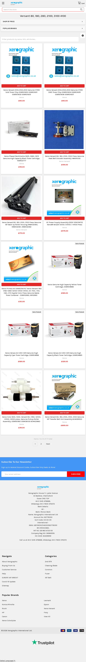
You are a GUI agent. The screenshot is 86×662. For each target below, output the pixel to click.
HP (3, 612)
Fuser (47, 574)
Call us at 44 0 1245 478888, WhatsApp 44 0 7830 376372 (43, 540)
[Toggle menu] (3, 3)
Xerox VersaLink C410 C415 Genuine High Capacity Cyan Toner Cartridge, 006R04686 (21, 354)
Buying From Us (8, 565)
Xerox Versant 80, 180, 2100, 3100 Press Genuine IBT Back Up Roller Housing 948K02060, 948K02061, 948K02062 (21, 224)
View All (47, 616)
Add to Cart (21, 86)
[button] (82, 35)
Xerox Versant (49, 608)
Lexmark (47, 600)
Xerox (4, 600)
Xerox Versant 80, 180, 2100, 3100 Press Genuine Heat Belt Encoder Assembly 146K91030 (64, 157)
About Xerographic (9, 561)
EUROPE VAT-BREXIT (10, 578)
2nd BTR (48, 561)
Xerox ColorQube (9, 620)
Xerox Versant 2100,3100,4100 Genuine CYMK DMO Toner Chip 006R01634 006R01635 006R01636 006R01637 (64, 92)
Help (4, 574)
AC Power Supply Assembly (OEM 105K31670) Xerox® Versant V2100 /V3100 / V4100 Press (64, 223)
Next (48, 444)
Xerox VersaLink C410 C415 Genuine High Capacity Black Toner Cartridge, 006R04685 (64, 354)
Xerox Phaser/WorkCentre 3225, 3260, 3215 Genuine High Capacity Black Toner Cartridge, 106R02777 (21, 158)
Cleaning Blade (51, 565)
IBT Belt (48, 578)
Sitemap (5, 586)
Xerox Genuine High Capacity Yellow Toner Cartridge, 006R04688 (65, 285)
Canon (4, 616)
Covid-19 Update (8, 582)
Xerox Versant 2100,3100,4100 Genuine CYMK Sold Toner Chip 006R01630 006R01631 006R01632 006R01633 (21, 92)
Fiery (46, 612)
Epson (46, 604)
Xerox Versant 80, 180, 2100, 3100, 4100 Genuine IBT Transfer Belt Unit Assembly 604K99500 (64, 418)
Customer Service (9, 570)
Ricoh (4, 608)
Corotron (48, 570)
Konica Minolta (8, 604)
